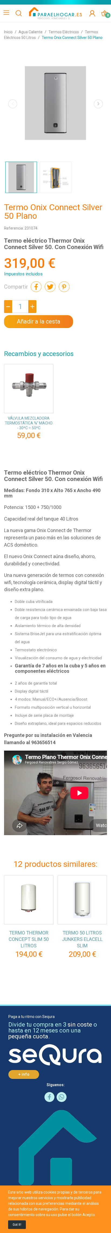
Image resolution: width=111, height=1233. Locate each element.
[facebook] (49, 1097)
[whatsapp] (62, 1097)
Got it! (17, 1225)
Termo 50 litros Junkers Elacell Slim (82, 939)
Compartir (36, 286)
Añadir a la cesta (38, 321)
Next (98, 103)
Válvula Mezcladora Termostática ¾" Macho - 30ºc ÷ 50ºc (29, 423)
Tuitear (50, 286)
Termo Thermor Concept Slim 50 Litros (29, 939)
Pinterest (64, 286)
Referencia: (14, 228)
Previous (12, 103)
